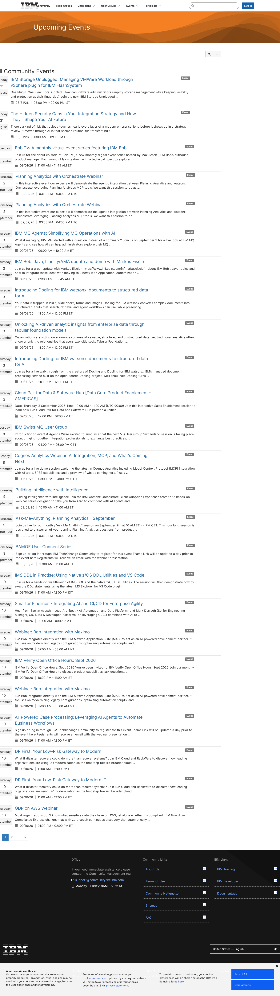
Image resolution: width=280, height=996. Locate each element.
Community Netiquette (162, 893)
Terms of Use (155, 881)
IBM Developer (227, 881)
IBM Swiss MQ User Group (41, 427)
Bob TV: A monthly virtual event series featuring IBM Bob (71, 147)
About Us (152, 869)
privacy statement (117, 985)
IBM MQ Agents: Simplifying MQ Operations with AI (65, 233)
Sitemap (152, 905)
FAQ (148, 918)
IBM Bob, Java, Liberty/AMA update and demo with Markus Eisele (79, 261)
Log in (248, 5)
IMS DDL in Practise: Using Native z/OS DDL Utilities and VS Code (79, 575)
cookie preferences (94, 978)
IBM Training (226, 869)
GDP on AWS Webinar (36, 808)
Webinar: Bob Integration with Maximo (52, 631)
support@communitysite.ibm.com (99, 880)
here (181, 981)
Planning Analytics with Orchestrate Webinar (59, 176)
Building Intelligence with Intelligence (52, 489)
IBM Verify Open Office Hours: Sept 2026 (55, 660)
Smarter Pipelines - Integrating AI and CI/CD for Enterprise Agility (79, 603)
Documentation (228, 893)
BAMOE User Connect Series (44, 546)
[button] (86, 6)
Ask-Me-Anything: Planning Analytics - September (65, 518)
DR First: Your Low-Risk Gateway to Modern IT (60, 751)
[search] (193, 5)
